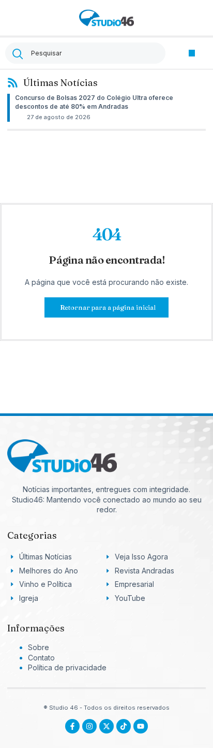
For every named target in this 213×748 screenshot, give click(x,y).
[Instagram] (89, 726)
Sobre (38, 647)
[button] (192, 53)
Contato (41, 657)
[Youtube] (140, 726)
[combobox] (85, 53)
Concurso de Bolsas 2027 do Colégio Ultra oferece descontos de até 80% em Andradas (94, 102)
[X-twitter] (106, 726)
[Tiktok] (123, 726)
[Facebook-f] (72, 726)
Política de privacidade (67, 667)
